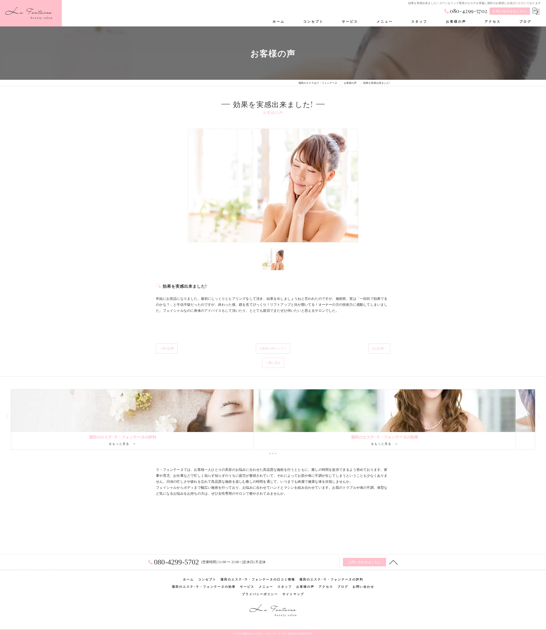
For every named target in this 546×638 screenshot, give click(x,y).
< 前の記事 (166, 348)
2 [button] (273, 453)
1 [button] (270, 453)
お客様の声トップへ (273, 348)
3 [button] (275, 453)
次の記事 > (379, 348)
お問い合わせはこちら (510, 11)
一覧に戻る (273, 362)
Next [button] (539, 416)
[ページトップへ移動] (393, 562)
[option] (273, 185)
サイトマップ (293, 594)
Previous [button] (7, 416)
